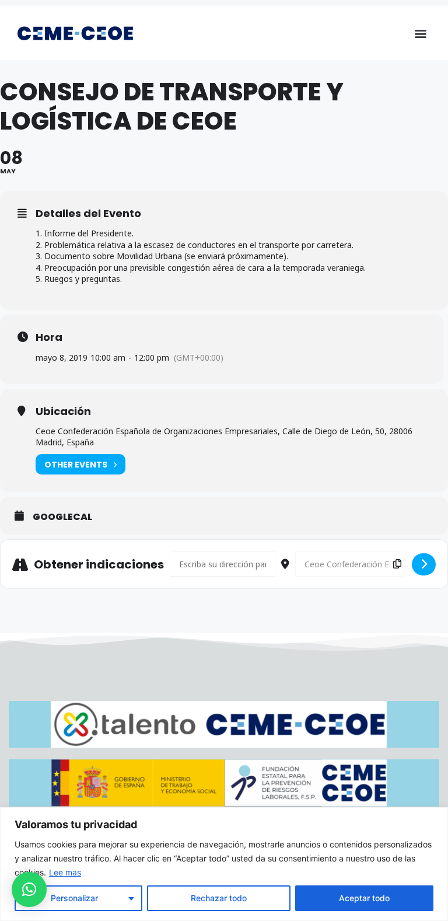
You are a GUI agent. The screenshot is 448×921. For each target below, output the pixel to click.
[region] (224, 864)
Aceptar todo (364, 898)
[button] (420, 33)
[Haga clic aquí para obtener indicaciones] (424, 564)
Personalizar (74, 898)
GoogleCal (62, 517)
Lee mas (65, 872)
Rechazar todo (219, 898)
